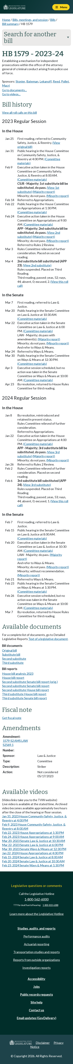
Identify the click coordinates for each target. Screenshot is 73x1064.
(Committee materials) (32, 179)
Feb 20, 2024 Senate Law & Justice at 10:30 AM (33, 861)
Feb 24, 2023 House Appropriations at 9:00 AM (33, 837)
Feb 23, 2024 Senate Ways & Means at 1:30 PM (33, 865)
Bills (53, 20)
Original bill (9, 650)
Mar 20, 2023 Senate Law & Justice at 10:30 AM (33, 841)
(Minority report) (57, 196)
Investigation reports (36, 968)
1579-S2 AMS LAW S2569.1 (15, 743)
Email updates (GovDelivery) (36, 1018)
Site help (36, 1002)
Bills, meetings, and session (30, 20)
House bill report (13, 678)
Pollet (65, 81)
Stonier (20, 81)
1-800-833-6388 (50, 905)
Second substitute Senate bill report (25, 686)
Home (6, 20)
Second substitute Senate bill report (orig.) (30, 682)
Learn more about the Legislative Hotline (37, 914)
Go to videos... (11, 94)
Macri (6, 85)
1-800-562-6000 (36, 899)
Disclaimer (43, 1043)
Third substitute (13, 663)
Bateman (32, 81)
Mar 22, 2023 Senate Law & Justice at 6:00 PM (32, 845)
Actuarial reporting (36, 944)
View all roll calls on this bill (19, 112)
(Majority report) (44, 192)
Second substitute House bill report (25, 690)
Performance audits (36, 936)
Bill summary (10, 24)
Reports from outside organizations (36, 960)
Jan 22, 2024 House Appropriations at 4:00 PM (32, 853)
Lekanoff (46, 81)
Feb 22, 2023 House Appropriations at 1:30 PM (33, 832)
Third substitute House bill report (24, 694)
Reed (56, 81)
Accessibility (36, 979)
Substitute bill (11, 654)
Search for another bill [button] (36, 37)
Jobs (36, 987)
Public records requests (36, 994)
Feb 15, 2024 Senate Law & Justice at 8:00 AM (32, 857)
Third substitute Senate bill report (24, 698)
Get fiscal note (11, 718)
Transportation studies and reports (36, 952)
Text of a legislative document (48, 639)
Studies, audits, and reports (36, 928)
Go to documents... (14, 90)
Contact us (36, 1010)
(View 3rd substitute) (37, 485)
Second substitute (14, 658)
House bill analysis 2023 (17, 673)
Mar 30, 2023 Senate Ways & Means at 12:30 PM (34, 849)
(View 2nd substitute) (37, 265)
